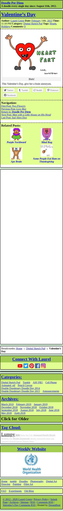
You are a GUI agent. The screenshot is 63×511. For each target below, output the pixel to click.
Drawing (5, 484)
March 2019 (7, 404)
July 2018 (41, 410)
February (36, 20)
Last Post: (14, 117)
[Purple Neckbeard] (16, 139)
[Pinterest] (31, 365)
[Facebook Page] (37, 365)
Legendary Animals (8, 441)
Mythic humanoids (21, 438)
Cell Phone (51, 382)
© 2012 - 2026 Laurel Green (17, 499)
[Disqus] (31, 213)
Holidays (5, 26)
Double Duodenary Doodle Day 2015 (20, 391)
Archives (14, 502)
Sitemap (24, 502)
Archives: (10, 399)
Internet (19, 441)
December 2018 (9, 407)
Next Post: (26, 114)
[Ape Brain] (16, 158)
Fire (11, 439)
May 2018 (6, 413)
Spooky (33, 439)
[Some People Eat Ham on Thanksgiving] (47, 155)
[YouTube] (20, 365)
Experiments (15, 491)
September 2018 (9, 410)
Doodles (23, 481)
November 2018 (28, 407)
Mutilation (5, 439)
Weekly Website (31, 449)
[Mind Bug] (47, 139)
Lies (52, 439)
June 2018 (54, 410)
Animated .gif (8, 385)
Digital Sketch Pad (32, 23)
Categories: (11, 377)
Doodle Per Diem (12, 3)
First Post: (13, 106)
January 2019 (40, 404)
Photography (36, 481)
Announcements (50, 391)
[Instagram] (43, 365)
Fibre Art (28, 484)
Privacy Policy (41, 499)
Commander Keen (43, 439)
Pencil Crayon (25, 385)
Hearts (53, 23)
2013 (49, 20)
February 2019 (23, 404)
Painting (17, 484)
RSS (32, 502)
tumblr (13, 481)
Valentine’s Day (18, 14)
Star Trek (29, 435)
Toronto (26, 441)
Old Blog (29, 491)
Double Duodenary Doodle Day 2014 (20, 388)
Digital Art (51, 481)
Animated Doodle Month (44, 435)
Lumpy (8, 434)
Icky (18, 435)
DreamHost (54, 505)
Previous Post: (13, 109)
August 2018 (27, 410)
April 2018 (19, 413)
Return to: (16, 111)
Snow (23, 435)
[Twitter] (25, 365)
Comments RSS (45, 502)
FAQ (3, 491)
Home (19, 348)
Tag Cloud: (11, 427)
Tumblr (26, 382)
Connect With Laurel (31, 359)
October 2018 (46, 407)
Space (31, 441)
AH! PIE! (38, 382)
